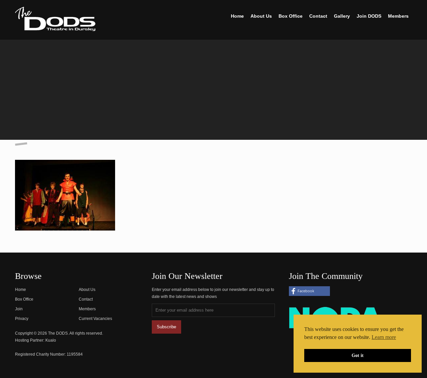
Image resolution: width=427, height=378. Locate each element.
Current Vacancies (95, 318)
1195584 (75, 354)
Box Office (291, 16)
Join (19, 309)
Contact (318, 16)
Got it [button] (358, 355)
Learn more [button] (384, 337)
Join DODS (369, 16)
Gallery (342, 16)
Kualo (50, 340)
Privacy (21, 318)
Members (398, 16)
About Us (261, 16)
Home (237, 16)
